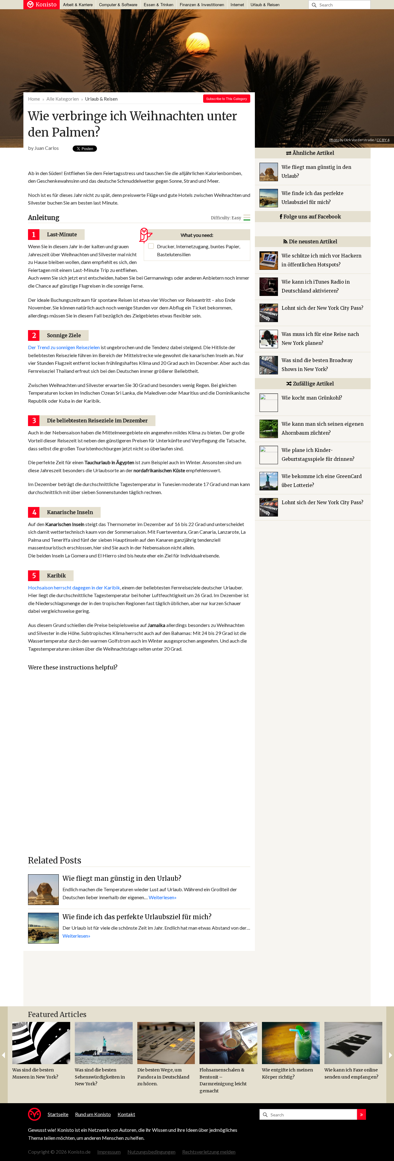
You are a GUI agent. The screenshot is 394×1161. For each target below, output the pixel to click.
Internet (237, 4)
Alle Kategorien (62, 99)
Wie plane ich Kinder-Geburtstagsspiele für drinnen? (318, 454)
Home (34, 99)
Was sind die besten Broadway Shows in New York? (317, 364)
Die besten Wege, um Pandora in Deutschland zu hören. (163, 1077)
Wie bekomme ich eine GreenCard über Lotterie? (322, 480)
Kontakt (126, 1114)
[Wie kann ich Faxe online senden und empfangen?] (353, 1043)
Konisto (46, 4)
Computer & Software (118, 4)
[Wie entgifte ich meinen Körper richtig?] (291, 1043)
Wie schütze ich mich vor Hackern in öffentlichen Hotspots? (321, 260)
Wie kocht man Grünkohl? (312, 398)
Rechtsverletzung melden (208, 1152)
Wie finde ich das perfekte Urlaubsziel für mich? (136, 917)
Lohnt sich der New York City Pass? (322, 308)
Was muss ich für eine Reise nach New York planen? (320, 338)
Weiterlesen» (163, 897)
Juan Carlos (46, 148)
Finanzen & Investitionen (202, 4)
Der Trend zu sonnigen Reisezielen (64, 347)
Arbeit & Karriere (78, 4)
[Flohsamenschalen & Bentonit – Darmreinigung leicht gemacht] (228, 1043)
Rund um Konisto (93, 1114)
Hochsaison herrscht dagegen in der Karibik (74, 587)
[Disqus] (139, 766)
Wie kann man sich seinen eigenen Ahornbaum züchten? (323, 428)
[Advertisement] (138, 161)
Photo (334, 140)
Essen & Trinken (158, 4)
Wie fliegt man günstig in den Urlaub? (121, 878)
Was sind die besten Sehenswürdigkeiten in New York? (100, 1077)
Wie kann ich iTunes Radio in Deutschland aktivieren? (316, 286)
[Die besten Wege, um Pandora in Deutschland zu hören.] (166, 1043)
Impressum (109, 1152)
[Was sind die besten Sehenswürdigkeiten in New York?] (104, 1043)
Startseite (58, 1114)
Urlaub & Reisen (265, 4)
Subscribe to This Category (226, 98)
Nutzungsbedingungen (151, 1152)
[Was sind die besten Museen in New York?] (41, 1043)
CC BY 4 (382, 140)
